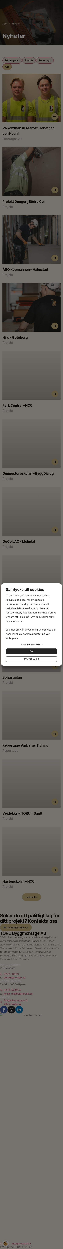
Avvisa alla (31, 659)
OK (31, 651)
